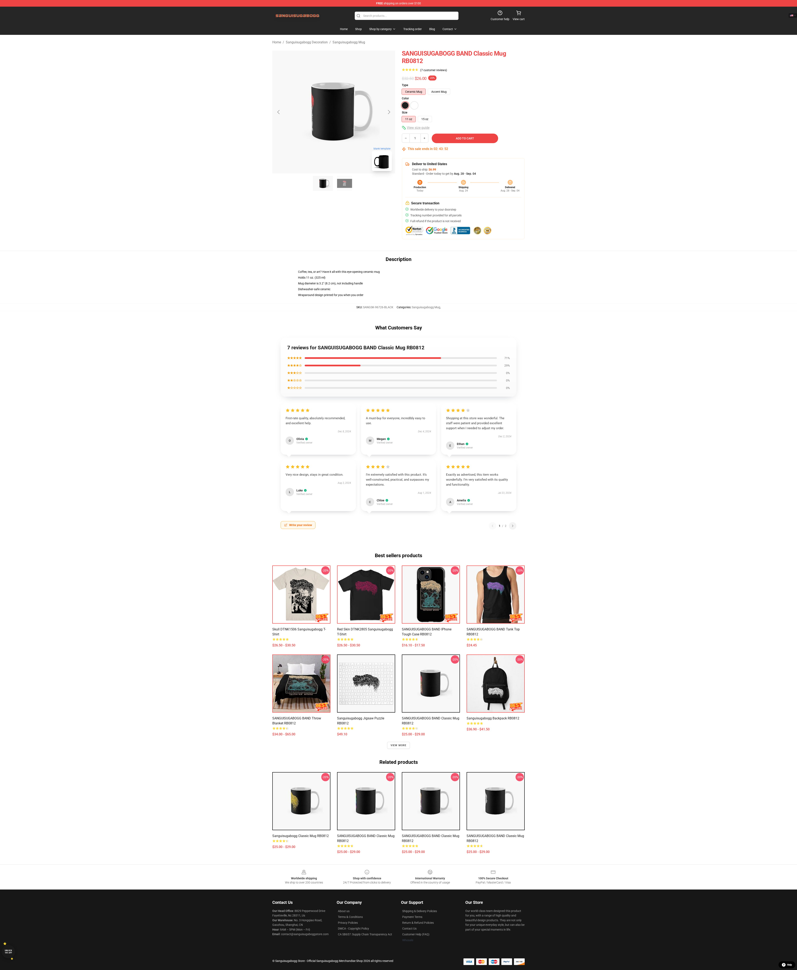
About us (344, 911)
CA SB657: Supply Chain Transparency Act (365, 934)
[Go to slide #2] (344, 183)
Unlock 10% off (8, 951)
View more (399, 745)
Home (276, 42)
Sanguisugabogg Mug (348, 42)
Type (405, 85)
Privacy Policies (348, 922)
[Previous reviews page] (492, 526)
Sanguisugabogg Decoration (307, 42)
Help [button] (789, 964)
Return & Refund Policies (418, 922)
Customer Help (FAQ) (415, 934)
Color (405, 98)
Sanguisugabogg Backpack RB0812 (493, 718)
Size (404, 112)
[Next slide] (388, 112)
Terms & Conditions (350, 917)
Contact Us (409, 928)
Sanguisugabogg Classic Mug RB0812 (300, 836)
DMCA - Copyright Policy (353, 928)
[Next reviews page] (512, 526)
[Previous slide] (278, 112)
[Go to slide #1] (323, 183)
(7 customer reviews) (433, 70)
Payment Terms (412, 917)
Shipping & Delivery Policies (419, 911)
